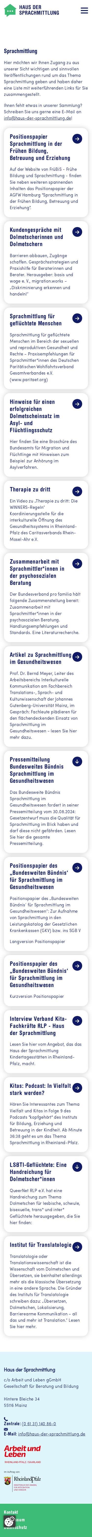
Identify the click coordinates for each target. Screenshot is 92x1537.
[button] (84, 10)
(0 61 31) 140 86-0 (39, 1424)
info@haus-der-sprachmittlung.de (37, 118)
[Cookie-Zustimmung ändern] (9, 1521)
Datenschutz (15, 1528)
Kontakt (11, 1512)
